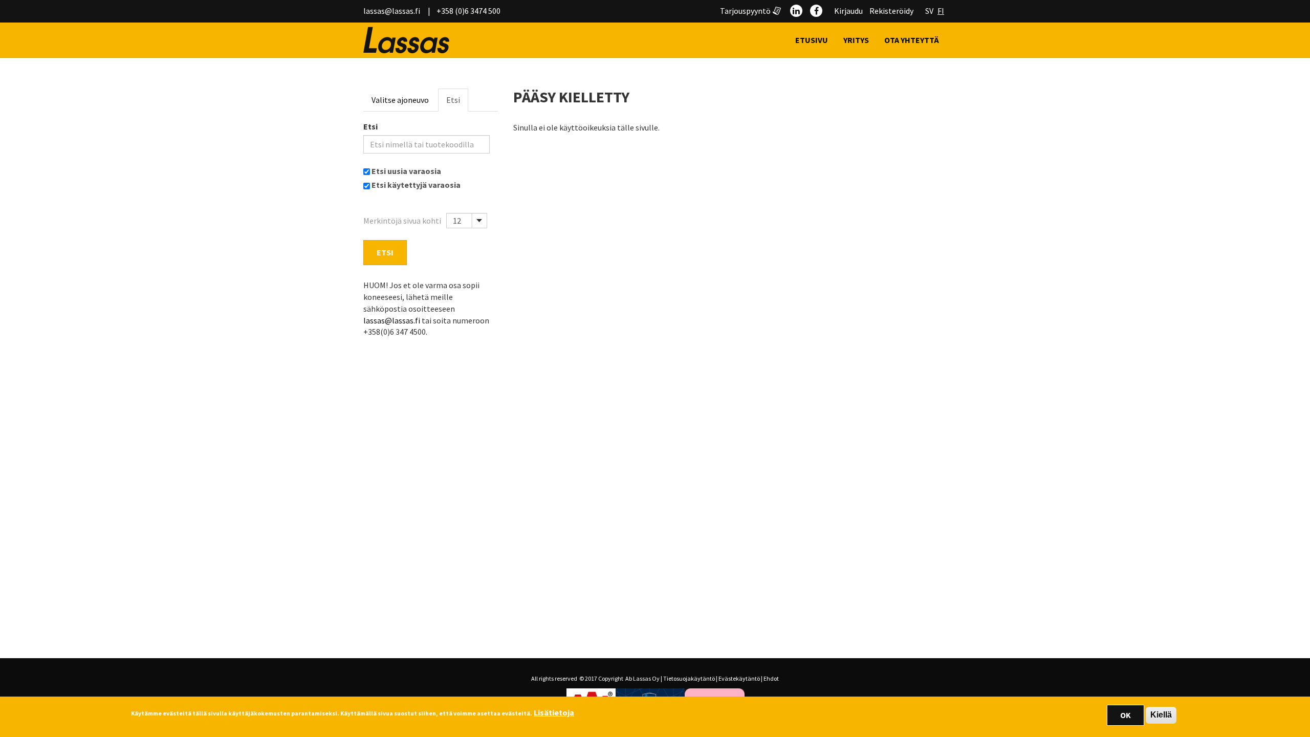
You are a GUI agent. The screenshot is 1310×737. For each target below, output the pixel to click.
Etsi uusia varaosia (406, 171)
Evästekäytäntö (739, 678)
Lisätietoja (554, 712)
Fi (940, 11)
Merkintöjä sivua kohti (402, 220)
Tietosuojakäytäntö (689, 678)
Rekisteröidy (891, 11)
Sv (929, 11)
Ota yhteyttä (911, 40)
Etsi (453, 100)
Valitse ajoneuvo (400, 100)
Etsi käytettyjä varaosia (416, 185)
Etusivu (811, 40)
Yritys (856, 40)
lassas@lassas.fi (391, 11)
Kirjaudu (848, 11)
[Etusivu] (410, 40)
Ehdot (771, 678)
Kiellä (1161, 714)
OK (1125, 715)
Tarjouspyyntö (745, 11)
